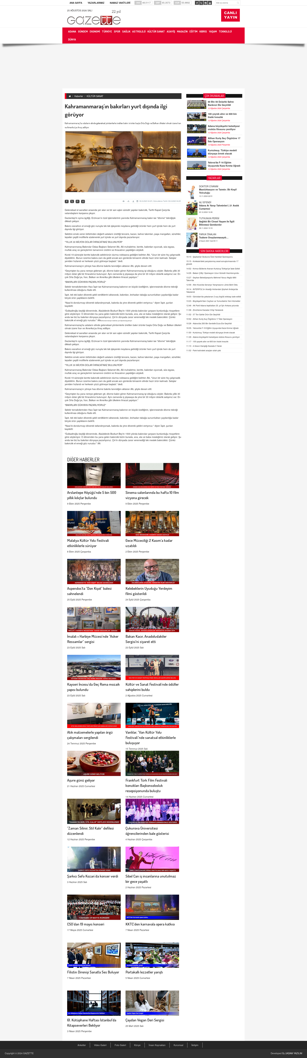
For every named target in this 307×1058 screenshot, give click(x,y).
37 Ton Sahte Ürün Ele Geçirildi (203, 314)
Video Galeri (100, 1045)
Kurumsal (178, 1045)
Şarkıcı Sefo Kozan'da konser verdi (92, 876)
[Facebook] (67, 201)
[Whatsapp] (83, 201)
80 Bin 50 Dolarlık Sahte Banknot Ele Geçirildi (221, 103)
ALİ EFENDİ (205, 186)
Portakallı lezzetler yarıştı (144, 972)
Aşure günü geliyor (81, 780)
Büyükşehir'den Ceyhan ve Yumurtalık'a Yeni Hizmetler (213, 301)
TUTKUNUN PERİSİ (209, 202)
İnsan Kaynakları (157, 1045)
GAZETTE (28, 1053)
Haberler (78, 96)
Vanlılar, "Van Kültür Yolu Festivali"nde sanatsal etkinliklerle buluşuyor (151, 737)
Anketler (82, 1045)
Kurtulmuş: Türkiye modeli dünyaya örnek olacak (222, 152)
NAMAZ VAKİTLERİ (120, 2)
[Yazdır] (124, 201)
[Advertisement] (153, 66)
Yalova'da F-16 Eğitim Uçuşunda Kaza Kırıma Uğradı (224, 164)
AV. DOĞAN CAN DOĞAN (212, 234)
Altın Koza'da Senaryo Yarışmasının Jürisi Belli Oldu (212, 284)
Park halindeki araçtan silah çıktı (203, 350)
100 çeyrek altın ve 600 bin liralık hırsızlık (222, 115)
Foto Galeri (120, 1045)
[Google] (77, 201)
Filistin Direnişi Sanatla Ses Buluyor (93, 972)
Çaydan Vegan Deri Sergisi (145, 1020)
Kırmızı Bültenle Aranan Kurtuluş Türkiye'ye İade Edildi (213, 268)
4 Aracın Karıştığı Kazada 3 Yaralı (204, 346)
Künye (137, 1045)
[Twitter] (72, 201)
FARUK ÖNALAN (207, 218)
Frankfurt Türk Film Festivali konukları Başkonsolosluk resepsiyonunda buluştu (146, 785)
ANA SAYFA (76, 2)
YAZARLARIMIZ (96, 2)
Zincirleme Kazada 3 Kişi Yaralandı (204, 310)
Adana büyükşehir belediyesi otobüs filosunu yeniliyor (224, 127)
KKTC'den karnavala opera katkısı (150, 924)
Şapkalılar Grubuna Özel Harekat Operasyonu (209, 256)
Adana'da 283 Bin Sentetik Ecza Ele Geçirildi (209, 323)
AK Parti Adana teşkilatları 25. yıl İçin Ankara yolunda (212, 305)
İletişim (194, 1045)
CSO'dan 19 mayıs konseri (85, 924)
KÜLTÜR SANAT (95, 96)
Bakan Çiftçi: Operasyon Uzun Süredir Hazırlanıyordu (212, 273)
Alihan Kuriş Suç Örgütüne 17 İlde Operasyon (224, 140)
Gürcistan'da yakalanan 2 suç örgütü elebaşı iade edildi (213, 296)
